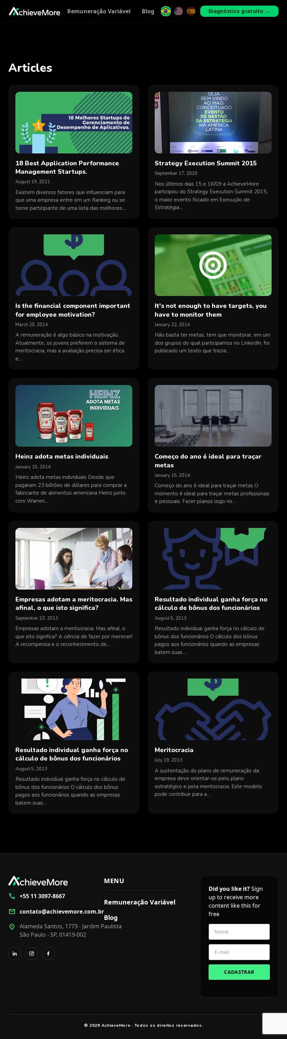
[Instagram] (31, 953)
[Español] (191, 11)
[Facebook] (48, 953)
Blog (148, 11)
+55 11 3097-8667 (36, 896)
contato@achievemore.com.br (47, 911)
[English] (178, 11)
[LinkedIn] (14, 953)
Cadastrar (239, 972)
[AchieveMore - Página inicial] (34, 11)
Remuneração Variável (99, 11)
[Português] (166, 11)
